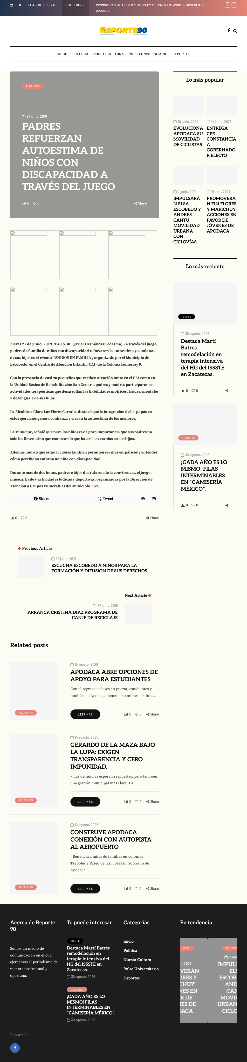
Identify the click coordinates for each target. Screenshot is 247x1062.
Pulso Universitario (148, 54)
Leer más (85, 714)
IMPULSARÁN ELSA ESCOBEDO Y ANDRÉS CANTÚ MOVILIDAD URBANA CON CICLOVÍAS (187, 220)
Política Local (208, 948)
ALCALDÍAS (33, 86)
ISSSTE (186, 316)
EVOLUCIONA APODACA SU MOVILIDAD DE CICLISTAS (188, 136)
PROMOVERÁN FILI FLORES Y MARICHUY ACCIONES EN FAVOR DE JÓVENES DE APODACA (222, 215)
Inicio (62, 54)
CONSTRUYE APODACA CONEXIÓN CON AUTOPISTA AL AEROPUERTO (110, 839)
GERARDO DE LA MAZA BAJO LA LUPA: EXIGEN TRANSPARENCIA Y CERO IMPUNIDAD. (112, 756)
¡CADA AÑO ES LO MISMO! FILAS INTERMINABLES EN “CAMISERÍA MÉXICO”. (204, 475)
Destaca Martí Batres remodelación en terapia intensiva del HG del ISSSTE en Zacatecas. (202, 358)
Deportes (181, 54)
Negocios (188, 437)
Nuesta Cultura (108, 54)
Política (80, 54)
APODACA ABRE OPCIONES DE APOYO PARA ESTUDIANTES (114, 676)
